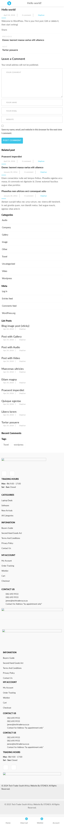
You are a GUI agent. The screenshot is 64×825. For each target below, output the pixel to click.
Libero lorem (9, 412)
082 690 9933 (12, 594)
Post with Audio (10, 347)
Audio (4, 220)
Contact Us (6, 548)
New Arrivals (7, 511)
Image (4, 242)
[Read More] (23, 185)
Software (5, 506)
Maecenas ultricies (12, 369)
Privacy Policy (7, 543)
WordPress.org (8, 313)
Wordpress (7, 279)
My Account (6, 561)
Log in (4, 291)
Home (8, 823)
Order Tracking (7, 566)
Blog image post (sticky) (15, 326)
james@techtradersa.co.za (17, 601)
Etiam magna (9, 379)
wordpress (18, 445)
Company (6, 228)
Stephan (41, 15)
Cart (3, 576)
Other (4, 249)
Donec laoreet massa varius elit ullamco (22, 167)
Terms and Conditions (10, 538)
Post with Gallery (11, 336)
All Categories (7, 516)
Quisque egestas (11, 401)
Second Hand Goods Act (11, 533)
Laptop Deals (7, 501)
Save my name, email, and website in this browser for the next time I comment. (31, 131)
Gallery (5, 235)
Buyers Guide (7, 528)
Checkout (5, 581)
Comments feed (9, 306)
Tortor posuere (10, 422)
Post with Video (10, 358)
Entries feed (7, 299)
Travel (4, 257)
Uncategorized (8, 264)
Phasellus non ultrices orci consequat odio (23, 191)
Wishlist (4, 571)
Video (4, 271)
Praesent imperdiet (11, 156)
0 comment (26, 15)
